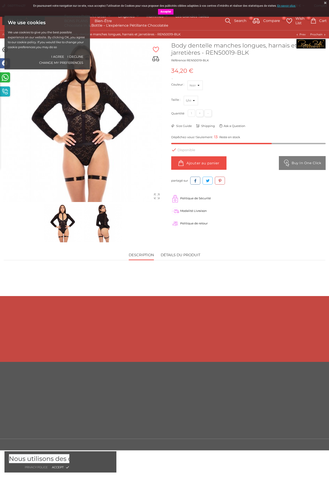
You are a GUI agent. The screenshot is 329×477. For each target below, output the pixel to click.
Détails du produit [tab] (180, 255)
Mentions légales (206, 389)
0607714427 (43, 349)
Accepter (165, 11)
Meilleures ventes (125, 396)
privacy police (36, 467)
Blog (197, 429)
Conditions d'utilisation (211, 396)
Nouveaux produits (126, 389)
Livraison (200, 382)
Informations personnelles (295, 382)
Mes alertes (284, 429)
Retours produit (287, 389)
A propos (200, 402)
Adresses (282, 409)
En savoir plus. (286, 5)
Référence (178, 60)
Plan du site (202, 422)
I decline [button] (75, 57)
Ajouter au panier (202, 163)
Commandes (285, 396)
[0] (256, 21)
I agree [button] (57, 57)
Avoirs (280, 402)
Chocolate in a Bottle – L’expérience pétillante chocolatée (116, 25)
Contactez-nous (205, 416)
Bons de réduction (289, 416)
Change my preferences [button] (61, 63)
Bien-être (103, 21)
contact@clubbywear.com (291, 349)
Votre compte (290, 373)
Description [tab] (141, 255)
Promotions (120, 382)
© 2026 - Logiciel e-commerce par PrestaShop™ (38, 444)
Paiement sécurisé (207, 409)
